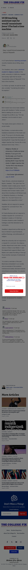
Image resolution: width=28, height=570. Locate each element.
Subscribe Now (14, 291)
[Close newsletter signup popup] (23, 276)
